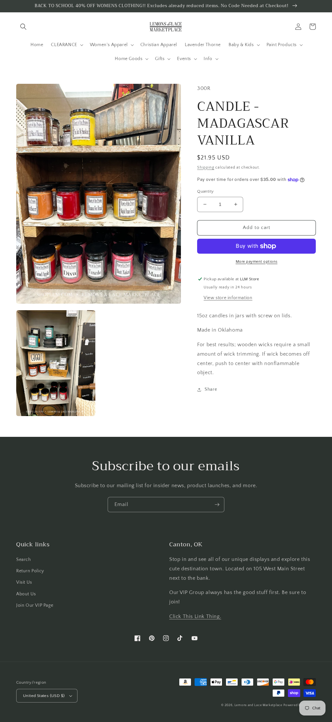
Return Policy (30, 571)
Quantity (205, 191)
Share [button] (211, 389)
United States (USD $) (44, 695)
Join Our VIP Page (34, 605)
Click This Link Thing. (195, 616)
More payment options (257, 262)
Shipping (205, 167)
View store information (228, 297)
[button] (23, 26)
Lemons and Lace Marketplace (258, 705)
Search (23, 559)
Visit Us (24, 582)
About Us (26, 594)
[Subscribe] (217, 504)
